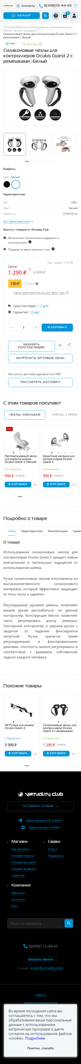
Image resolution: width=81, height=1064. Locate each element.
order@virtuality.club (46, 968)
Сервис (54, 841)
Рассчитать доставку (40, 382)
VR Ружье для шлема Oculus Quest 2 (19, 726)
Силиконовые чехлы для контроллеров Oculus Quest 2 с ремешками (59, 728)
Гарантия (18, 875)
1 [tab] (27, 161)
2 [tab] (34, 161)
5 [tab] (54, 161)
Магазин (19, 841)
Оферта (40, 995)
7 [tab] (60, 497)
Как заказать (20, 849)
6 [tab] (54, 497)
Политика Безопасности (40, 1003)
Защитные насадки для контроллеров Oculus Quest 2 (58, 459)
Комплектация (58, 531)
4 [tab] (47, 161)
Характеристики (32, 531)
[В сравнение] (60, 345)
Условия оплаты (22, 856)
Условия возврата (23, 869)
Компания (21, 885)
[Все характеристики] (18, 221)
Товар (12, 531)
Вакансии (18, 893)
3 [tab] (40, 161)
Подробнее (35, 1038)
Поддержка (56, 856)
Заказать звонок (40, 959)
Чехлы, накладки (24, 415)
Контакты (18, 899)
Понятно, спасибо (40, 1048)
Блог (14, 906)
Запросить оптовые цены (40, 358)
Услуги (52, 849)
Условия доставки (23, 862)
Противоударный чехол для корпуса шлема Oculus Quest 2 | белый (21, 459)
